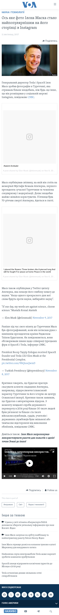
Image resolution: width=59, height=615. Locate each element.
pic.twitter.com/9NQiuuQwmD (18, 363)
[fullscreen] (54, 476)
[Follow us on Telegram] (31, 594)
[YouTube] (25, 611)
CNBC (31, 97)
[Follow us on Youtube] (17, 594)
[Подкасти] (44, 594)
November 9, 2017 (42, 318)
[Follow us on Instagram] (24, 594)
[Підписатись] (51, 594)
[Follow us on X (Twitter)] (11, 594)
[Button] (49, 41)
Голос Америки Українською (21, 456)
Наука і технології (13, 12)
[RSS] (37, 594)
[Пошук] (51, 611)
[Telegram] (38, 611)
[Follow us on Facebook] (4, 594)
